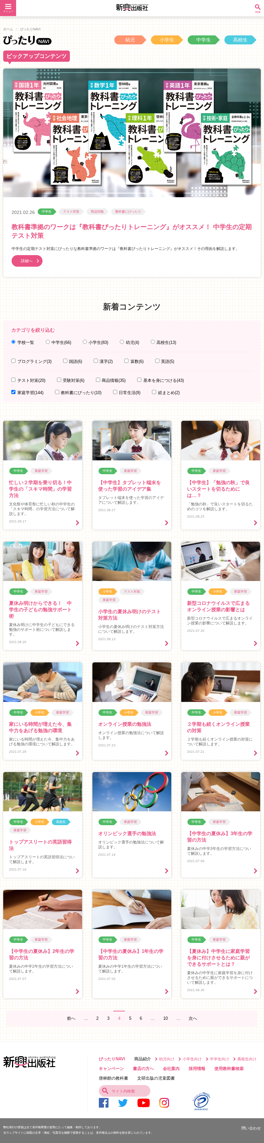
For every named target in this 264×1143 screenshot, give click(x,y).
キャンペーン (111, 1068)
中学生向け (219, 1059)
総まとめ (168, 392)
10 (165, 1018)
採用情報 (197, 1068)
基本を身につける (163, 380)
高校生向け (247, 1059)
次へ (193, 1018)
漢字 (106, 361)
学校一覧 (25, 342)
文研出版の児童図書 (156, 1078)
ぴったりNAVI (112, 1058)
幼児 (130, 39)
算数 (136, 361)
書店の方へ (143, 1068)
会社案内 (171, 1068)
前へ (71, 1018)
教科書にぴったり (128, 211)
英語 (167, 361)
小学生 (167, 39)
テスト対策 (71, 211)
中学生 (203, 39)
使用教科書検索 (229, 1068)
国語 (75, 361)
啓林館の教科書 (113, 1078)
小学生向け (192, 1059)
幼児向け (166, 1059)
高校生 (240, 39)
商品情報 (97, 211)
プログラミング (34, 361)
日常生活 (129, 392)
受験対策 (73, 380)
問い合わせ (251, 1128)
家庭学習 (30, 392)
